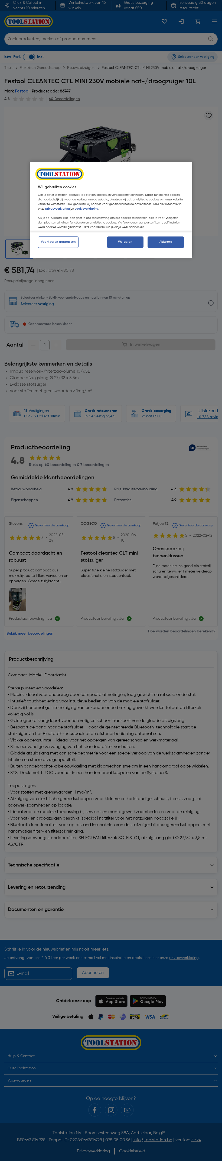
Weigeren (125, 242)
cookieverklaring (86, 208)
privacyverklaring (57, 208)
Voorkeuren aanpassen (58, 242)
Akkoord (165, 242)
